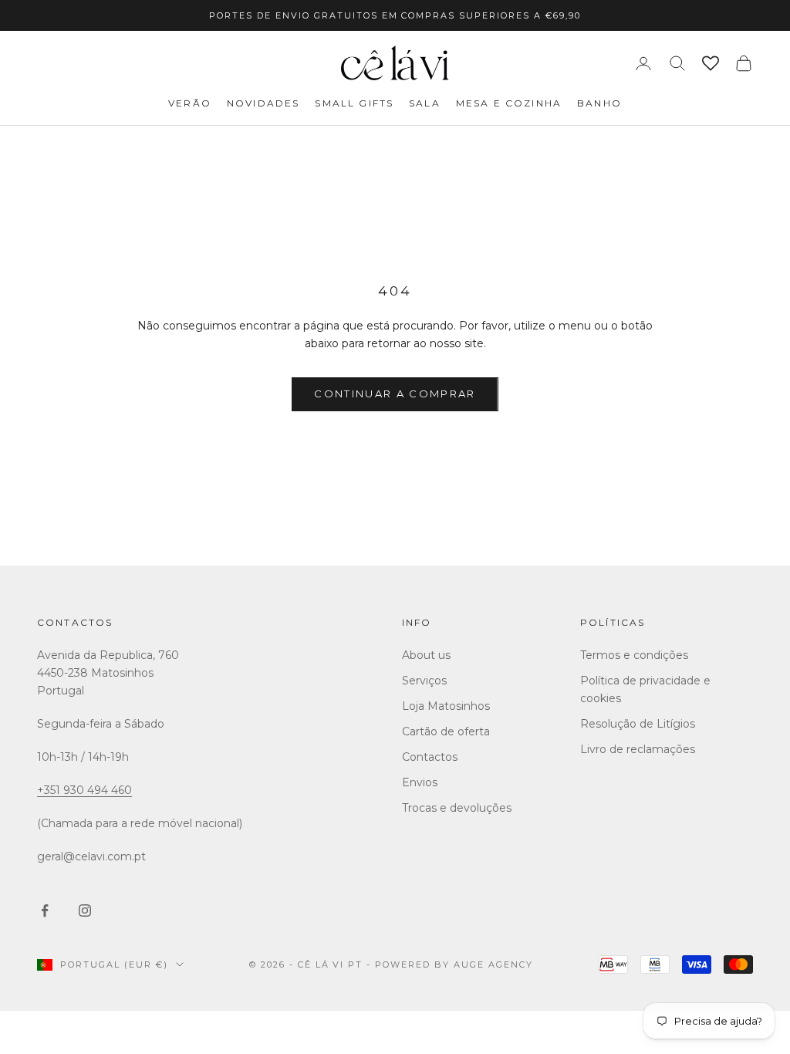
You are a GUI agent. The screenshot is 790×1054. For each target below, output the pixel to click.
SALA (425, 103)
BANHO (599, 103)
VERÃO (189, 103)
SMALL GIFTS (354, 103)
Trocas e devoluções (456, 808)
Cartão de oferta (446, 731)
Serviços (424, 680)
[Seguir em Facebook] (44, 910)
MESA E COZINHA (509, 103)
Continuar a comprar (394, 393)
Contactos (75, 622)
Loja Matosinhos (446, 706)
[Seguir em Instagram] (85, 910)
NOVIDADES (263, 103)
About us (426, 655)
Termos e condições (634, 655)
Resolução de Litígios (637, 724)
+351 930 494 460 (84, 790)
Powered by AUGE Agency (454, 964)
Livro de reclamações (637, 749)
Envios (419, 782)
